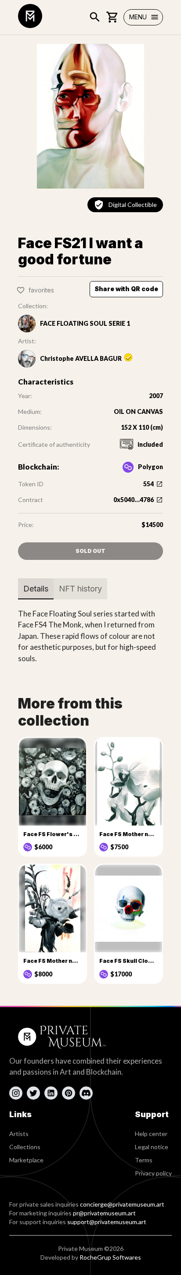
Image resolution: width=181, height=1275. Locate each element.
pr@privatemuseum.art (104, 1213)
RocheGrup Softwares (110, 1257)
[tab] (36, 588)
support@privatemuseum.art (106, 1221)
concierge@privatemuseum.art (122, 1204)
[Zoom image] (90, 116)
